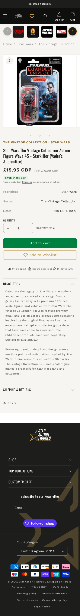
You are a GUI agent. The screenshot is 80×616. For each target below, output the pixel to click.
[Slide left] (7, 31)
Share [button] (12, 403)
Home (7, 44)
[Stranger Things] (18, 32)
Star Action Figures (31, 581)
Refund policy (59, 587)
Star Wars (25, 44)
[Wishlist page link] (32, 16)
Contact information (54, 593)
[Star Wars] (47, 32)
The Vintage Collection (56, 44)
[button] (5, 16)
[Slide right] (72, 31)
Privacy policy (38, 587)
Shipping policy (27, 593)
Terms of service (27, 600)
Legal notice (42, 606)
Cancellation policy (54, 600)
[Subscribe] (65, 508)
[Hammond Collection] (33, 32)
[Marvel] (61, 32)
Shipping (27, 182)
